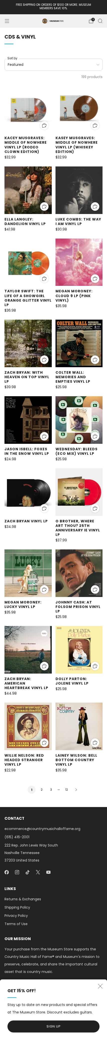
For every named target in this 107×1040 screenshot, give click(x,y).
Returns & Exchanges (22, 899)
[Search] (100, 20)
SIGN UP (54, 1026)
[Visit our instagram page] (17, 872)
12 (66, 789)
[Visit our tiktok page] (27, 872)
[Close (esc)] (100, 986)
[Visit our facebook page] (6, 872)
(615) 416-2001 (16, 837)
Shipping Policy (17, 907)
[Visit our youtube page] (48, 872)
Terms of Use (16, 923)
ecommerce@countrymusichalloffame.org (42, 828)
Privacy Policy (16, 915)
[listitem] (53, 7)
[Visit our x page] (38, 872)
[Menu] (6, 21)
